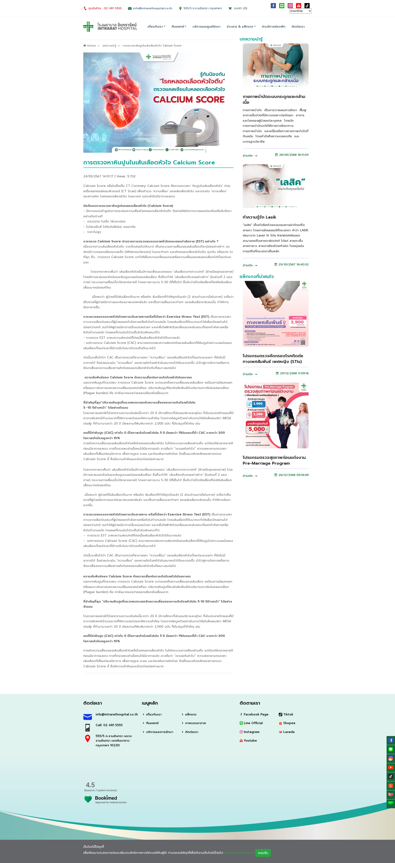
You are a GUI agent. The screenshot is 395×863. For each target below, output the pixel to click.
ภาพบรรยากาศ (195, 723)
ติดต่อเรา (298, 26)
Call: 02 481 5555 (109, 725)
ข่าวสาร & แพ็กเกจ (240, 26)
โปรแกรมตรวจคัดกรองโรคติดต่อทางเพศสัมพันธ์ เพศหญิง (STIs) (273, 358)
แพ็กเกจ (190, 714)
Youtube (250, 740)
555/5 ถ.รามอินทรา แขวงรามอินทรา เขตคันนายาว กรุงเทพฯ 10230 (114, 741)
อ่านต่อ (248, 155)
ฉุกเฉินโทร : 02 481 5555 (105, 8)
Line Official (253, 723)
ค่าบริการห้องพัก (273, 26)
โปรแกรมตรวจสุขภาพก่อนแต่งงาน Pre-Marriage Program (274, 460)
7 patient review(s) (106, 790)
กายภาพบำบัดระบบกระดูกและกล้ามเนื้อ (274, 99)
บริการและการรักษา (159, 732)
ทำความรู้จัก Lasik (259, 217)
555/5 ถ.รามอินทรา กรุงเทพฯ (203, 8)
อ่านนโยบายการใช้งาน (239, 852)
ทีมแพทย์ (178, 26)
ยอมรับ (263, 852)
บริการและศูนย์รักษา (207, 26)
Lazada (288, 732)
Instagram (251, 732)
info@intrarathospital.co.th (116, 714)
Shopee (288, 723)
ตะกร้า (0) (240, 8)
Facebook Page (255, 714)
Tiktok (287, 714)
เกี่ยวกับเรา (155, 26)
